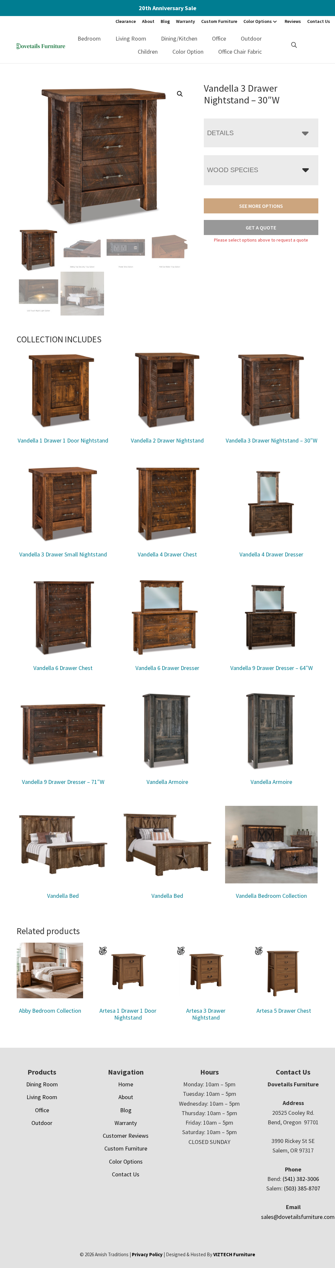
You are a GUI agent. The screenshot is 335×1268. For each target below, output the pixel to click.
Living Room (130, 38)
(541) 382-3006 (301, 1179)
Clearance (125, 21)
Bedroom (89, 38)
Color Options (257, 21)
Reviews (293, 21)
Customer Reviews (126, 1135)
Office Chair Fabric (240, 51)
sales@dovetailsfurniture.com (298, 1217)
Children (148, 51)
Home (125, 1084)
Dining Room (42, 1084)
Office (219, 38)
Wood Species (232, 169)
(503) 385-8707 (302, 1188)
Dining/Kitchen (179, 38)
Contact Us (318, 21)
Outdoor (251, 38)
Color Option (187, 51)
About (148, 21)
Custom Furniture (219, 21)
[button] (180, 94)
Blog (165, 21)
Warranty (185, 21)
